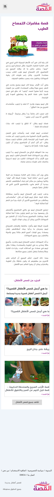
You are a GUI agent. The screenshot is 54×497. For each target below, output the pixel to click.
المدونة (49, 470)
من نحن (5, 470)
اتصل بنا (31, 475)
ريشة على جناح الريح (38, 349)
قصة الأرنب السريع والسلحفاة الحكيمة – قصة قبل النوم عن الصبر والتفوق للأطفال (27, 388)
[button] (5, 6)
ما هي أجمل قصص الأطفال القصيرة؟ (30, 312)
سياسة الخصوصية (36, 470)
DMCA (23, 475)
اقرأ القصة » (45, 315)
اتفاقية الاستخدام (18, 470)
